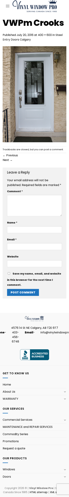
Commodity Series (15, 434)
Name (12, 222)
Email (12, 239)
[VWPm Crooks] (34, 94)
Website (13, 256)
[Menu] (7, 6)
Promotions (11, 441)
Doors (7, 477)
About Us (9, 392)
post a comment (53, 149)
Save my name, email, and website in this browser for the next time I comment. (34, 279)
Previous (10, 155)
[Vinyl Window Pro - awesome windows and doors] (35, 6)
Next (8, 160)
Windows (9, 469)
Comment (15, 191)
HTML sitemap (39, 492)
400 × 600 (45, 35)
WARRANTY (10, 399)
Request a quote (14, 448)
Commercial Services (17, 420)
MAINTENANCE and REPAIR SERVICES (28, 427)
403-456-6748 (15, 337)
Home (7, 384)
